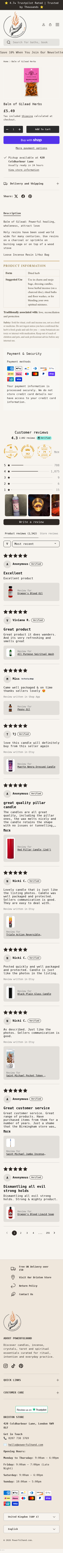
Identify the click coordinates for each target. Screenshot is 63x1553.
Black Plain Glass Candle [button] (34, 994)
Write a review (31, 522)
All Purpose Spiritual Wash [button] (36, 654)
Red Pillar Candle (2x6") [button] (34, 849)
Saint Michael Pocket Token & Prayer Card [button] (26, 1075)
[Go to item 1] (16, 505)
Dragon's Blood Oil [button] (30, 593)
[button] (50, 24)
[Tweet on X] (16, 196)
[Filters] (7, 544)
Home (6, 61)
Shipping (27, 116)
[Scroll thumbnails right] (55, 505)
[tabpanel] (31, 281)
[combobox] (31, 42)
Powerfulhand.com (22, 1540)
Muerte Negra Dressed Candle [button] (36, 766)
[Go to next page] (55, 1233)
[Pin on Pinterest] (30, 196)
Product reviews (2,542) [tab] (21, 533)
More (56, 452)
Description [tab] (12, 213)
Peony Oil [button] (24, 709)
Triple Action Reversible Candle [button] (23, 934)
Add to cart (43, 129)
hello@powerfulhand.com (25, 1444)
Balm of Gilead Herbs (24, 61)
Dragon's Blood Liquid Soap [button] (36, 1214)
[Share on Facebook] (23, 196)
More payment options (31, 148)
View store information (23, 170)
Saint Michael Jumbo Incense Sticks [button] (25, 1154)
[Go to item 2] (39, 505)
